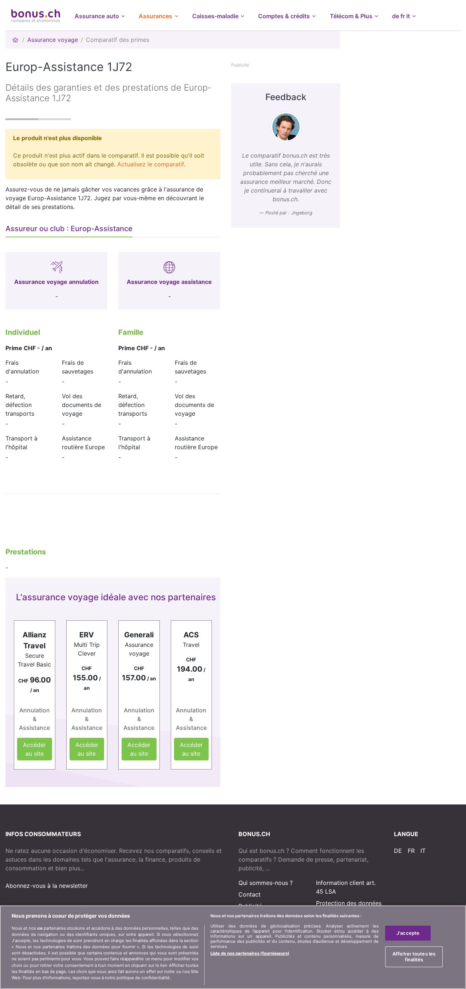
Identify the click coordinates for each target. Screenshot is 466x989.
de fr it (401, 16)
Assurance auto (97, 16)
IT (423, 850)
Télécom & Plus (351, 16)
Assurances (155, 16)
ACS (191, 634)
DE (398, 850)
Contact (249, 894)
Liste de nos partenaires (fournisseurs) (249, 953)
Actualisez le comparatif (150, 164)
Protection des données (349, 903)
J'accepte (407, 933)
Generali (139, 634)
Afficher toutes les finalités (413, 957)
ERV (86, 634)
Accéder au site (34, 749)
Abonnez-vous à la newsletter (46, 885)
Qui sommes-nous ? (265, 882)
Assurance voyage (52, 39)
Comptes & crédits (284, 16)
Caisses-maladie (215, 16)
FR (411, 850)
